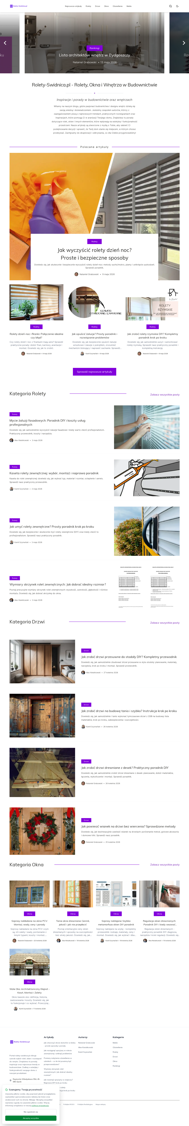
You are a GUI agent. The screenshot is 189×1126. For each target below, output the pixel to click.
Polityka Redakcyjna (85, 1104)
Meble (129, 6)
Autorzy (82, 1037)
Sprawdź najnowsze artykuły (94, 371)
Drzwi (97, 6)
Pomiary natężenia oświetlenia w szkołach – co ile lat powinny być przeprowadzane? (58, 1061)
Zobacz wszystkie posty (165, 394)
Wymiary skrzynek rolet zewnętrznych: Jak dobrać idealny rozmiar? (58, 1072)
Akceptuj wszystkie (31, 1118)
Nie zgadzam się (31, 1112)
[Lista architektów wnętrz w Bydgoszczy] (94, 42)
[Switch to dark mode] (177, 6)
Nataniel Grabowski (86, 1043)
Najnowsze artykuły (73, 6)
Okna (106, 6)
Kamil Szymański (85, 1052)
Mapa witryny (101, 1104)
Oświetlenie (118, 6)
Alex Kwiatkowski (85, 1047)
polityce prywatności (40, 1105)
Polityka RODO (68, 1104)
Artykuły (49, 1037)
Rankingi (95, 48)
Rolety (88, 6)
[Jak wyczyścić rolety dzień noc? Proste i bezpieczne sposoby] (95, 216)
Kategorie (118, 1037)
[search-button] (170, 6)
